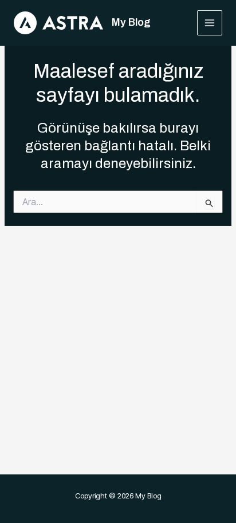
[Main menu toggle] (210, 23)
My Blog (131, 22)
